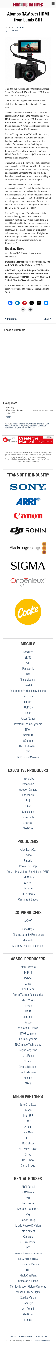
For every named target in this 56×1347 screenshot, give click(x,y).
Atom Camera (28, 967)
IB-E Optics (28, 877)
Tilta (28, 674)
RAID (28, 1011)
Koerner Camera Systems (28, 1253)
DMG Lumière (28, 1033)
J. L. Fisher (28, 1056)
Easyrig (28, 861)
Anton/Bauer (28, 718)
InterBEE (28, 1116)
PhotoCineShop (28, 866)
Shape (28, 1061)
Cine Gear (28, 1132)
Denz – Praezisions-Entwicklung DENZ (28, 872)
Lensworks (28, 1203)
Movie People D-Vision (28, 1225)
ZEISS (28, 657)
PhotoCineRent (28, 1275)
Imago (28, 1110)
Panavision (28, 784)
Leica (28, 713)
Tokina (28, 855)
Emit (28, 801)
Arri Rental (28, 1309)
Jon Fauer (20, 27)
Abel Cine (28, 828)
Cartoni (28, 883)
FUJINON (28, 707)
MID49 (28, 972)
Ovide (28, 1198)
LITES (28, 1270)
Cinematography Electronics (28, 935)
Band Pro (28, 652)
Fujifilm (28, 702)
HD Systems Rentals (28, 1264)
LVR (28, 1248)
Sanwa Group (28, 1220)
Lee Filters (28, 989)
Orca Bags (28, 929)
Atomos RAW (24, 424)
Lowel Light (28, 817)
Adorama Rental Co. (28, 1209)
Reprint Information (42, 1341)
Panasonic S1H (11, 428)
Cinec (28, 1154)
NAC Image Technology (28, 1045)
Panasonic (28, 669)
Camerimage (28, 1165)
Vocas (28, 984)
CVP (28, 752)
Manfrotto (28, 940)
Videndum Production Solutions (28, 691)
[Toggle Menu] (52, 3)
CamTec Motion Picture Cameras (28, 1286)
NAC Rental (28, 1192)
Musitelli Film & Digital (28, 1292)
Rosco (28, 1022)
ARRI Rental (28, 1187)
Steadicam (28, 812)
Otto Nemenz (28, 894)
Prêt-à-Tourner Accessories (28, 995)
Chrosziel (28, 888)
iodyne (28, 978)
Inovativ (28, 1006)
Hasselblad (28, 778)
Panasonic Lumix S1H (38, 426)
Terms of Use (41, 1336)
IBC (28, 1138)
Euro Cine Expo (28, 1105)
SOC (28, 1121)
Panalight (28, 1303)
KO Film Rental (28, 1242)
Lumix (21, 426)
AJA (28, 663)
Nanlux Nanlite (28, 680)
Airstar (28, 1127)
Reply (8, 417)
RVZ (28, 1214)
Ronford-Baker (28, 1072)
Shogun (32, 428)
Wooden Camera (28, 790)
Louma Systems (28, 1039)
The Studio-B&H (28, 746)
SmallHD (28, 735)
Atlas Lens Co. (28, 849)
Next (47, 319)
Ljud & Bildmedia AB (28, 1259)
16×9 (28, 1083)
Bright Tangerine (28, 1050)
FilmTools (28, 1017)
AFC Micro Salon (28, 1149)
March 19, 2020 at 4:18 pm (43, 410)
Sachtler (28, 823)
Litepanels (28, 795)
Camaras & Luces (28, 899)
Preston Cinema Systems (28, 724)
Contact (12, 1336)
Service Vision (28, 1298)
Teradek (28, 685)
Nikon (28, 806)
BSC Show (28, 1143)
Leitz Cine (28, 696)
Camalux (28, 1237)
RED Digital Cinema (28, 757)
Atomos (16, 424)
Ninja (26, 426)
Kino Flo (28, 1078)
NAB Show (28, 1160)
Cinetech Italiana (28, 1067)
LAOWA (28, 921)
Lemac (28, 1320)
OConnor (28, 741)
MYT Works (28, 1000)
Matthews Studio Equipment (28, 946)
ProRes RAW (23, 428)
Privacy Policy (25, 1336)
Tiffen (28, 730)
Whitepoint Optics (28, 1028)
